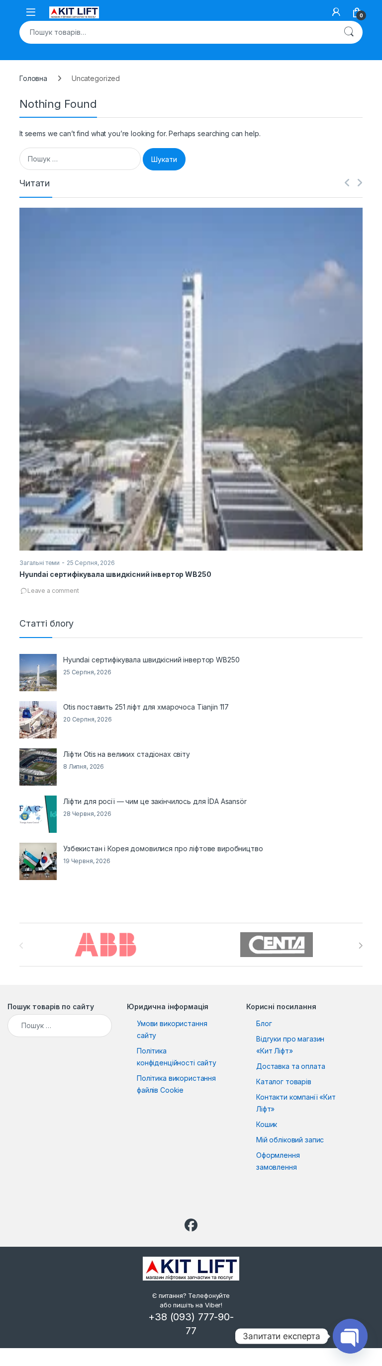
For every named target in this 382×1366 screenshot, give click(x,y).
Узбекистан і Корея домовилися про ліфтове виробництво (163, 848)
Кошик (266, 1124)
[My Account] (336, 12)
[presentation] (360, 945)
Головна (33, 78)
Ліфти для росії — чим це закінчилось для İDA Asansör (155, 801)
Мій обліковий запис (290, 1139)
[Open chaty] (350, 1336)
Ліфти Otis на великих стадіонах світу (126, 754)
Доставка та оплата (290, 1066)
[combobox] (177, 32)
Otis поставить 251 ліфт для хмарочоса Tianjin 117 (146, 707)
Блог (264, 1023)
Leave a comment (53, 590)
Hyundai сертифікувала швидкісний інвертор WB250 (115, 574)
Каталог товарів (283, 1081)
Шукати (349, 32)
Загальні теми (39, 562)
